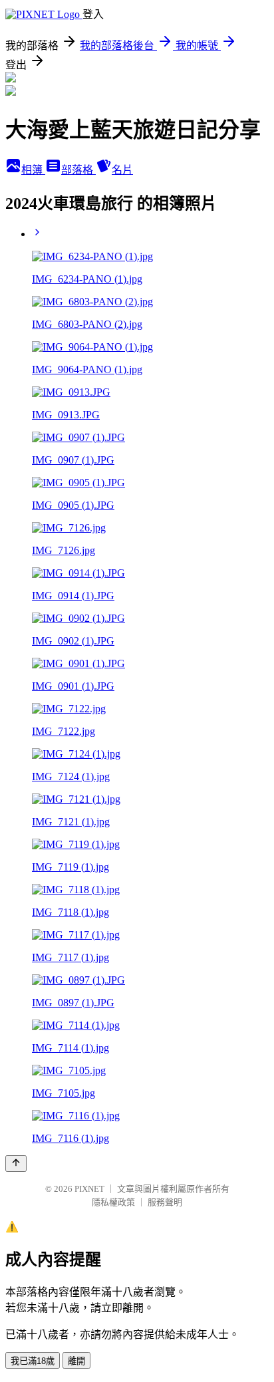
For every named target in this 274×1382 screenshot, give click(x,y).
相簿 (33, 170)
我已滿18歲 (33, 1361)
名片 (122, 170)
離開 (76, 1361)
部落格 (78, 170)
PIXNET (89, 1189)
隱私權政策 (113, 1202)
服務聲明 (165, 1202)
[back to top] (16, 1163)
